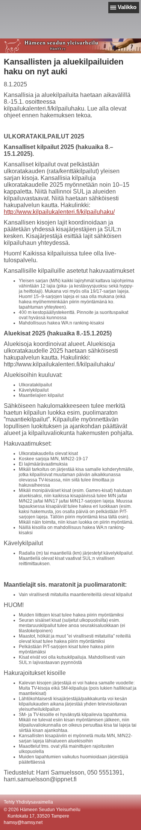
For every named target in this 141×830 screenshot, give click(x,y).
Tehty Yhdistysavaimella (28, 802)
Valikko (127, 7)
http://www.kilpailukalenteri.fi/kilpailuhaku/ (59, 212)
